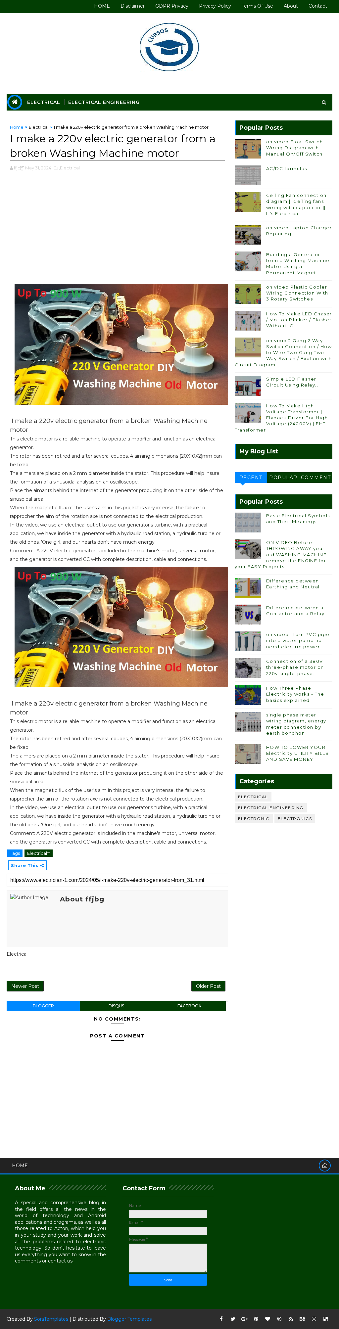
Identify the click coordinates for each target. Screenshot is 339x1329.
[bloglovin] (268, 1319)
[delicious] (326, 1319)
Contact (318, 6)
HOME (102, 6)
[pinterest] (256, 1319)
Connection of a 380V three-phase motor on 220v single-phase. (295, 667)
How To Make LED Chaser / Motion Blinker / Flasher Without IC (299, 319)
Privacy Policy (215, 6)
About (291, 6)
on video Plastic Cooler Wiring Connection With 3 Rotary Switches (297, 292)
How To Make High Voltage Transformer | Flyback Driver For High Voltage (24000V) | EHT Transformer (281, 418)
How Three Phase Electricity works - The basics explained (295, 694)
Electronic (253, 818)
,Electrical (69, 167)
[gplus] (245, 1319)
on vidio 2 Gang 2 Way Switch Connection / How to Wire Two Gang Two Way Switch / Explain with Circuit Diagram (283, 352)
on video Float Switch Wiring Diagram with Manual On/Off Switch (294, 147)
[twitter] (233, 1319)
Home (17, 127)
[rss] (291, 1319)
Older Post (208, 986)
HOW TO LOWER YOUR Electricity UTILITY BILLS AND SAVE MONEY (297, 753)
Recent (251, 478)
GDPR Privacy (171, 6)
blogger (43, 1005)
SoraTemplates (51, 1319)
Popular (283, 478)
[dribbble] (279, 1319)
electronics (295, 818)
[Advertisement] (117, 231)
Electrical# (38, 853)
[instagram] (314, 1319)
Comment (316, 478)
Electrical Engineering (104, 102)
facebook (189, 1005)
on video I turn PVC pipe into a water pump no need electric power (298, 640)
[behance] (303, 1319)
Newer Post (25, 986)
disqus (116, 1005)
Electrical (43, 102)
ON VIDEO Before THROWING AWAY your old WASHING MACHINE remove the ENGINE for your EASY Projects (281, 554)
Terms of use (257, 6)
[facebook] (221, 1319)
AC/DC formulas (286, 168)
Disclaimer (133, 6)
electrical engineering (271, 807)
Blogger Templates (129, 1319)
